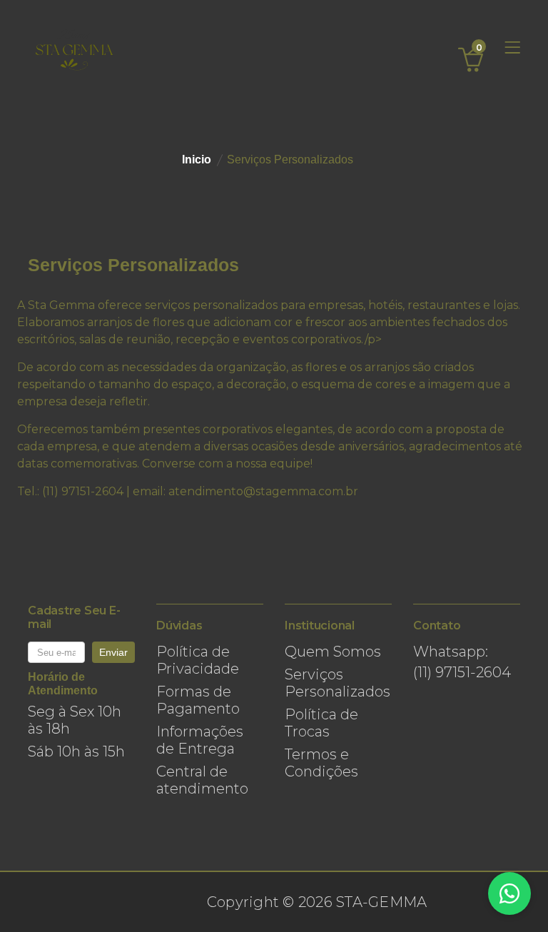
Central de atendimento (202, 780)
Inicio (196, 159)
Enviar (113, 652)
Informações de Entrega (199, 740)
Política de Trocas (321, 723)
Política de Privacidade (197, 660)
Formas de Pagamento (198, 700)
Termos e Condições (321, 763)
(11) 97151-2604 (462, 672)
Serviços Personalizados (337, 683)
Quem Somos (333, 651)
